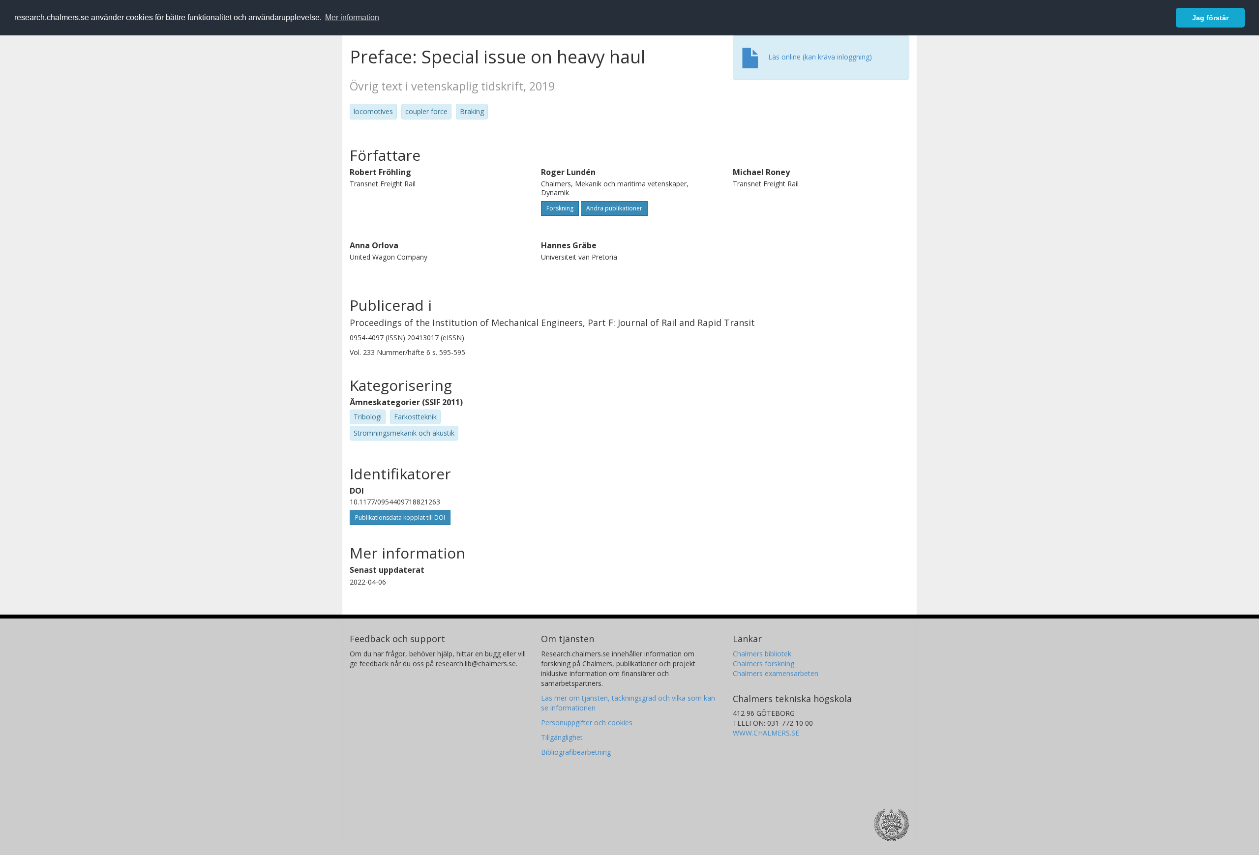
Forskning (559, 208)
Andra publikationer (614, 208)
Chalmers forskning (763, 663)
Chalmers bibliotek (762, 653)
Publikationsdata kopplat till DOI (400, 517)
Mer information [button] (352, 17)
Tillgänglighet (562, 737)
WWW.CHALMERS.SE (766, 732)
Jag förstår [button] (1210, 18)
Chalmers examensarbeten (775, 673)
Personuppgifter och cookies (586, 722)
